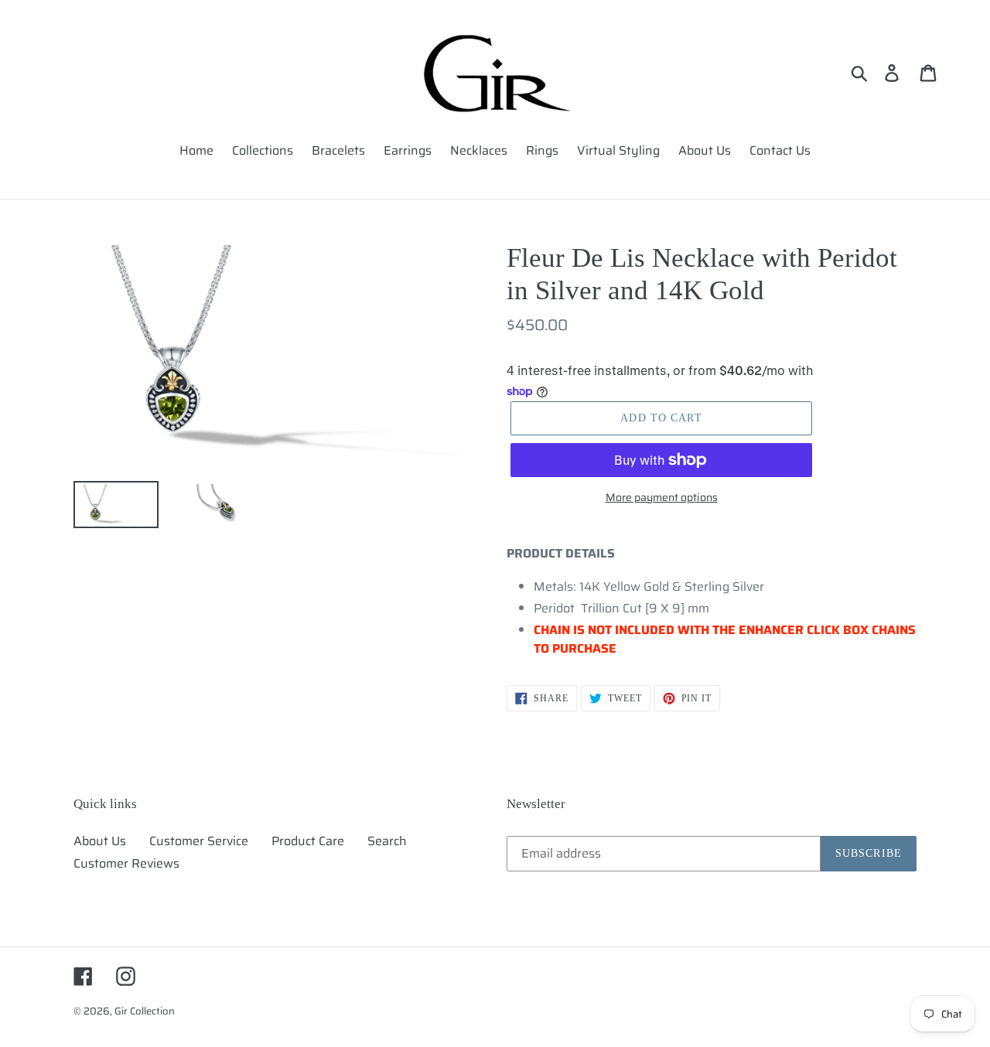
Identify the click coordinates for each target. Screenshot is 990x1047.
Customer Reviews (126, 863)
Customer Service (198, 841)
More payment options (662, 497)
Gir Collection (144, 1011)
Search (387, 841)
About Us (99, 841)
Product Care (307, 841)
